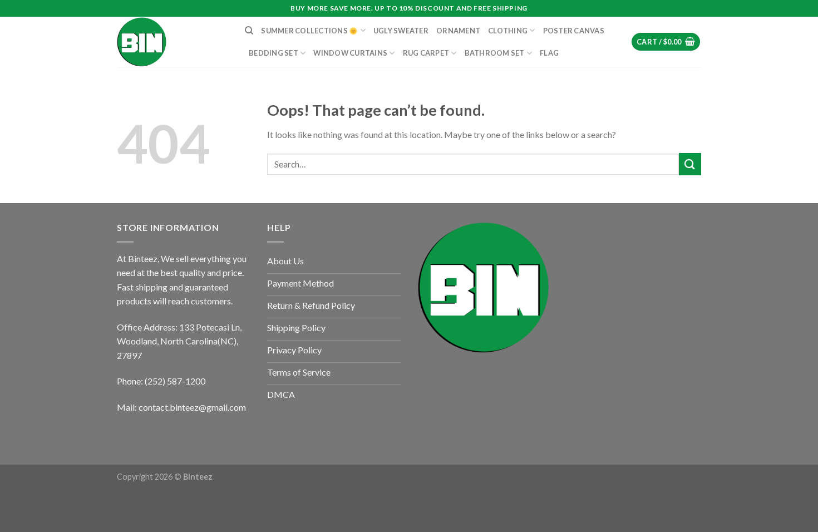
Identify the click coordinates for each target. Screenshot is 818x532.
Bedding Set (273, 52)
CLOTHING (508, 30)
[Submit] (690, 164)
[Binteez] (172, 42)
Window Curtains (350, 52)
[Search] (249, 30)
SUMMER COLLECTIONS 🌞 (309, 30)
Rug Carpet (426, 52)
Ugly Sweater (400, 30)
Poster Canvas (573, 30)
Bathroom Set (495, 52)
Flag (549, 52)
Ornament (458, 30)
